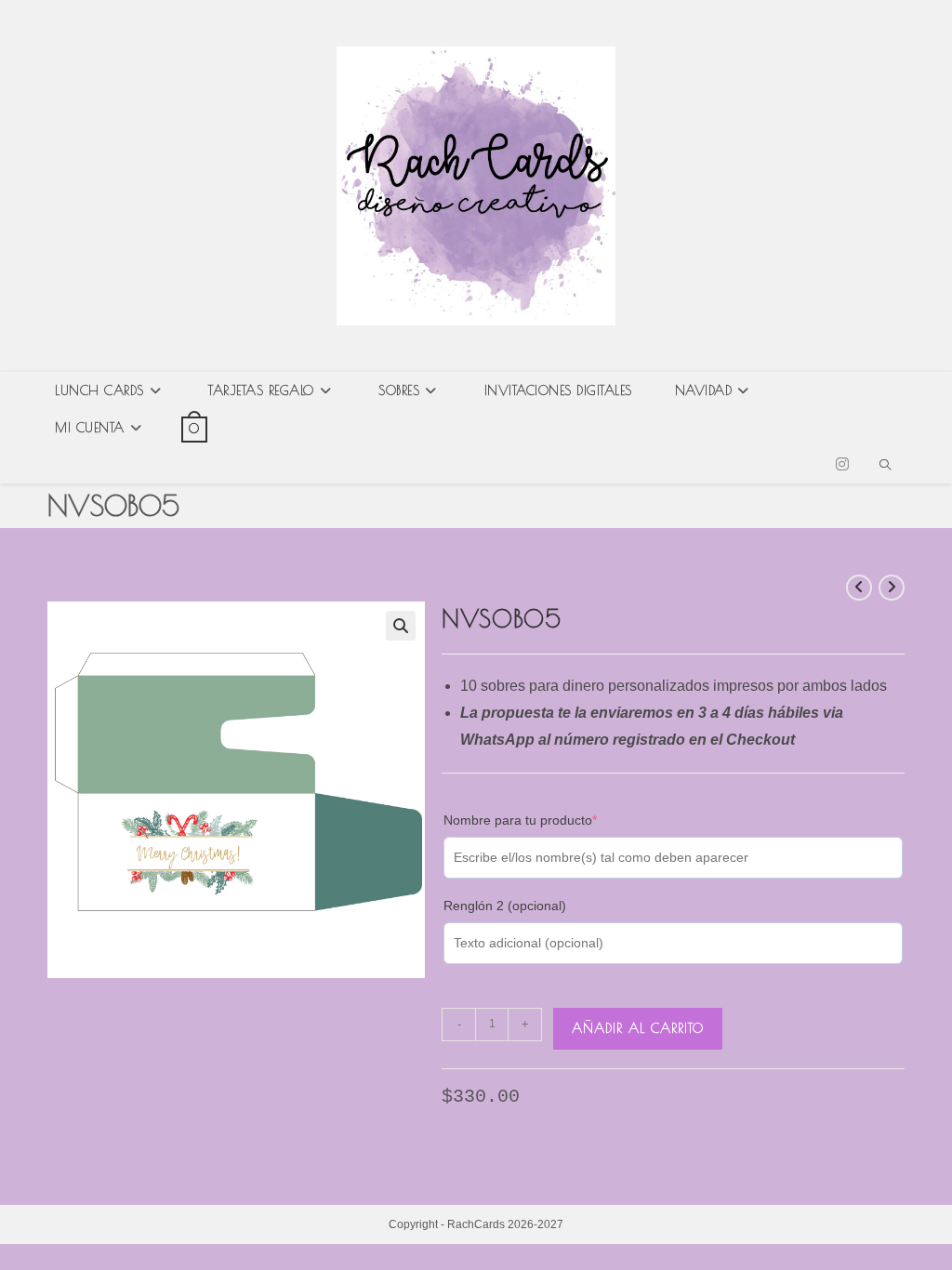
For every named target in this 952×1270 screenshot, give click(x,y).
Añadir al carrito (638, 1028)
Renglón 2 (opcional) (504, 905)
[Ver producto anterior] (859, 588)
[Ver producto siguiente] (892, 588)
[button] (401, 626)
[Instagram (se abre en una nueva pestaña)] (842, 464)
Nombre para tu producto (548, 819)
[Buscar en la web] (885, 466)
